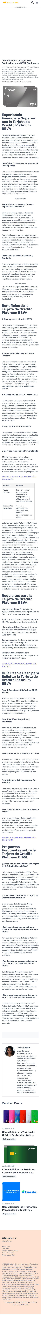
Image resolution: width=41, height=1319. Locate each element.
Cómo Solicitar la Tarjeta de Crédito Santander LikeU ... (18, 1134)
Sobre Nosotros (8, 1253)
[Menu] (37, 2)
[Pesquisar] (32, 2)
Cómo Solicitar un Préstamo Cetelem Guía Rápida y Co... (18, 1171)
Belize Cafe (6, 1247)
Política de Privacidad (10, 1251)
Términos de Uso (8, 1255)
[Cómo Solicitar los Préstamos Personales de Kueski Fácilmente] (20, 1200)
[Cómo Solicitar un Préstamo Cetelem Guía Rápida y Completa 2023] (20, 1163)
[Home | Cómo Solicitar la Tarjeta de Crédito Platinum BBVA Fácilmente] (10, 2)
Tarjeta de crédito (9, 1139)
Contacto (5, 1249)
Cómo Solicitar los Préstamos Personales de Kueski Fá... (19, 1208)
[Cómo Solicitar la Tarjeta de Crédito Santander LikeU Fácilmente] (20, 1125)
